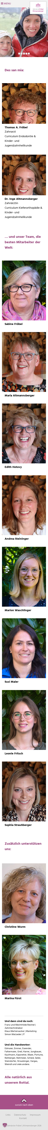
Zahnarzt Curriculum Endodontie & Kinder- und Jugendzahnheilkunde (20, 138)
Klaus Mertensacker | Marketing (21, 1031)
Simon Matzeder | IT (15, 1034)
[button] (5, 1125)
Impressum (35, 1115)
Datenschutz (20, 1115)
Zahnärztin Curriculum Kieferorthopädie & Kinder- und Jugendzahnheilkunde (23, 210)
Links (8, 1115)
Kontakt (23, 1118)
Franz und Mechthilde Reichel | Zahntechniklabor (20, 1026)
